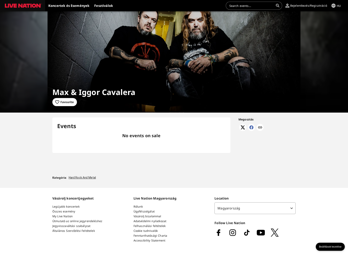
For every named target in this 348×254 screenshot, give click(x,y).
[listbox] (255, 208)
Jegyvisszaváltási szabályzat (71, 226)
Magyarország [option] (229, 208)
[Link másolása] (260, 128)
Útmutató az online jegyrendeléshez (77, 221)
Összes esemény (63, 211)
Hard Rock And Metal (82, 177)
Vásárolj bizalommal (147, 216)
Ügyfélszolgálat (144, 211)
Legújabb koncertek (66, 206)
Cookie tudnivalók (146, 231)
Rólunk (138, 206)
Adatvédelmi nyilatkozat (150, 221)
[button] (22, 5)
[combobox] (251, 6)
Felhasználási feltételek (150, 226)
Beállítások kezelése (330, 246)
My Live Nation (62, 216)
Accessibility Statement (149, 240)
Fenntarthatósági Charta (150, 235)
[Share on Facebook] (251, 130)
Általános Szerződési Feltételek (73, 231)
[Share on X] (242, 130)
